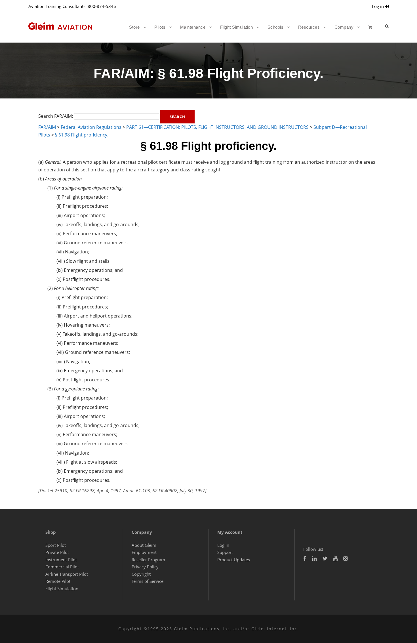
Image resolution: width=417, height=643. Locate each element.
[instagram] (345, 558)
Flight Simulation (236, 27)
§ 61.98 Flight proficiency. (81, 135)
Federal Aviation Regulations (91, 127)
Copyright (141, 574)
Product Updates (233, 559)
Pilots (159, 27)
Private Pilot (57, 552)
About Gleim (144, 545)
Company (344, 27)
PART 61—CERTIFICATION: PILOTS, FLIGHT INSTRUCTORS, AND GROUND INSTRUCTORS (217, 127)
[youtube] (335, 558)
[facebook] (304, 558)
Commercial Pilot (62, 567)
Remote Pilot (57, 581)
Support (225, 552)
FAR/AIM (47, 127)
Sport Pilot (55, 545)
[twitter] (324, 558)
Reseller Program (148, 559)
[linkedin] (314, 558)
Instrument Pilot (61, 559)
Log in (378, 6)
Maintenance (193, 27)
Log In (223, 545)
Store (134, 27)
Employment (144, 552)
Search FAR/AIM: (55, 116)
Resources (309, 27)
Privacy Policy (145, 567)
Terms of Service (147, 581)
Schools (276, 27)
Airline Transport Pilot (66, 574)
